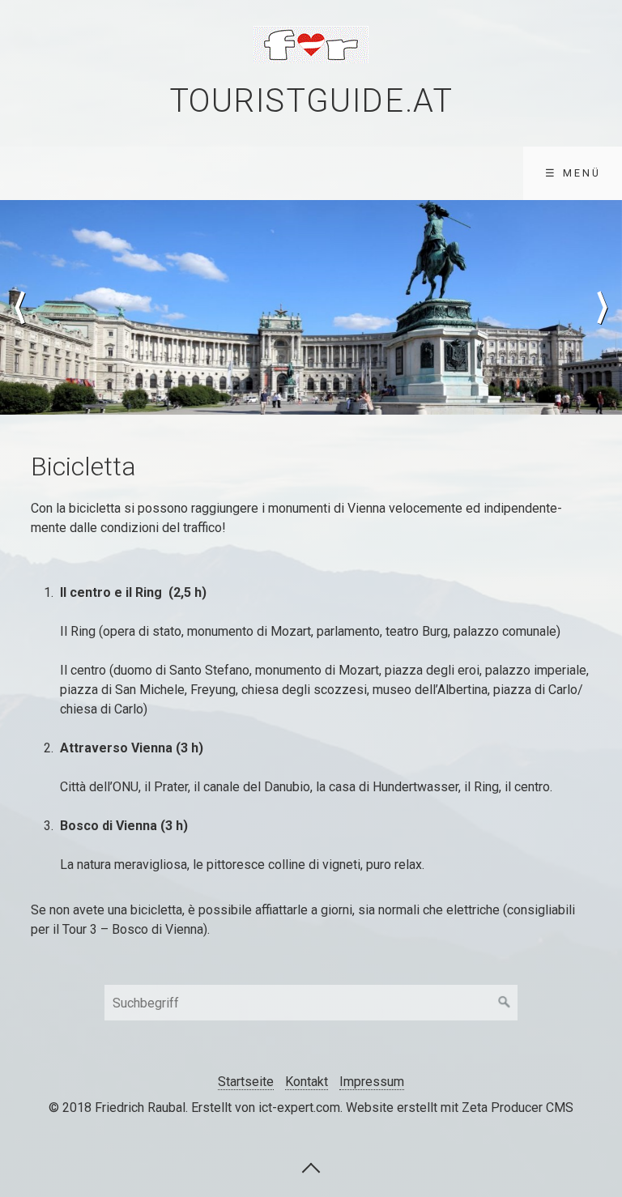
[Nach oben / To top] (311, 1167)
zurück (20, 308)
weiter (602, 308)
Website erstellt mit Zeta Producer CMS (459, 1107)
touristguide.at (311, 101)
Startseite (246, 1081)
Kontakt (306, 1081)
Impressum (371, 1081)
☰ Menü (573, 173)
